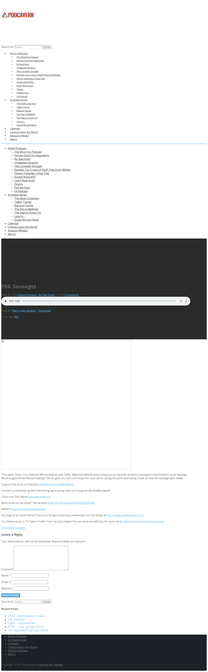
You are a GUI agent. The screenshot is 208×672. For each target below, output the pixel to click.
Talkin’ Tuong (22, 202)
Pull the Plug (22, 187)
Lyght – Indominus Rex (22, 623)
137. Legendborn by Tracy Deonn (28, 630)
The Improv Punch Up (27, 212)
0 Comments (71, 295)
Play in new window (24, 311)
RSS (16, 317)
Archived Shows (17, 195)
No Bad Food (22, 159)
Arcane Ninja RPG (25, 177)
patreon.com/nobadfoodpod (56, 484)
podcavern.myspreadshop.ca (29, 509)
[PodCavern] (18, 22)
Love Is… (19, 216)
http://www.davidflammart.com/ (125, 515)
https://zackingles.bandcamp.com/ (143, 521)
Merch (13, 139)
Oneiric (18, 184)
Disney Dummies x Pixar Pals (31, 173)
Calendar (13, 223)
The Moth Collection (26, 198)
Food (4, 527)
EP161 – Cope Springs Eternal (26, 626)
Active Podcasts (17, 148)
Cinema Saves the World (22, 227)
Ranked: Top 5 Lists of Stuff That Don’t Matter (42, 170)
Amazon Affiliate (19, 135)
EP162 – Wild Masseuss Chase (26, 616)
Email (5, 582)
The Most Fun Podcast (28, 152)
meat (11, 527)
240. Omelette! (16, 619)
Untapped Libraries (26, 162)
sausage (20, 527)
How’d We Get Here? (26, 220)
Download (44, 311)
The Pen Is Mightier (26, 209)
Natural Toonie (23, 205)
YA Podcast (21, 191)
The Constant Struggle (28, 166)
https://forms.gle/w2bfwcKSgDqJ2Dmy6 (71, 503)
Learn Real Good (24, 180)
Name (6, 575)
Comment (7, 569)
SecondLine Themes (50, 664)
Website (6, 588)
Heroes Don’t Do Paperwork (31, 155)
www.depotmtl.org (39, 497)
